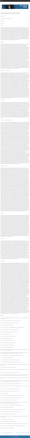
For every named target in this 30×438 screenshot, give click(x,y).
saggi (1, 11)
